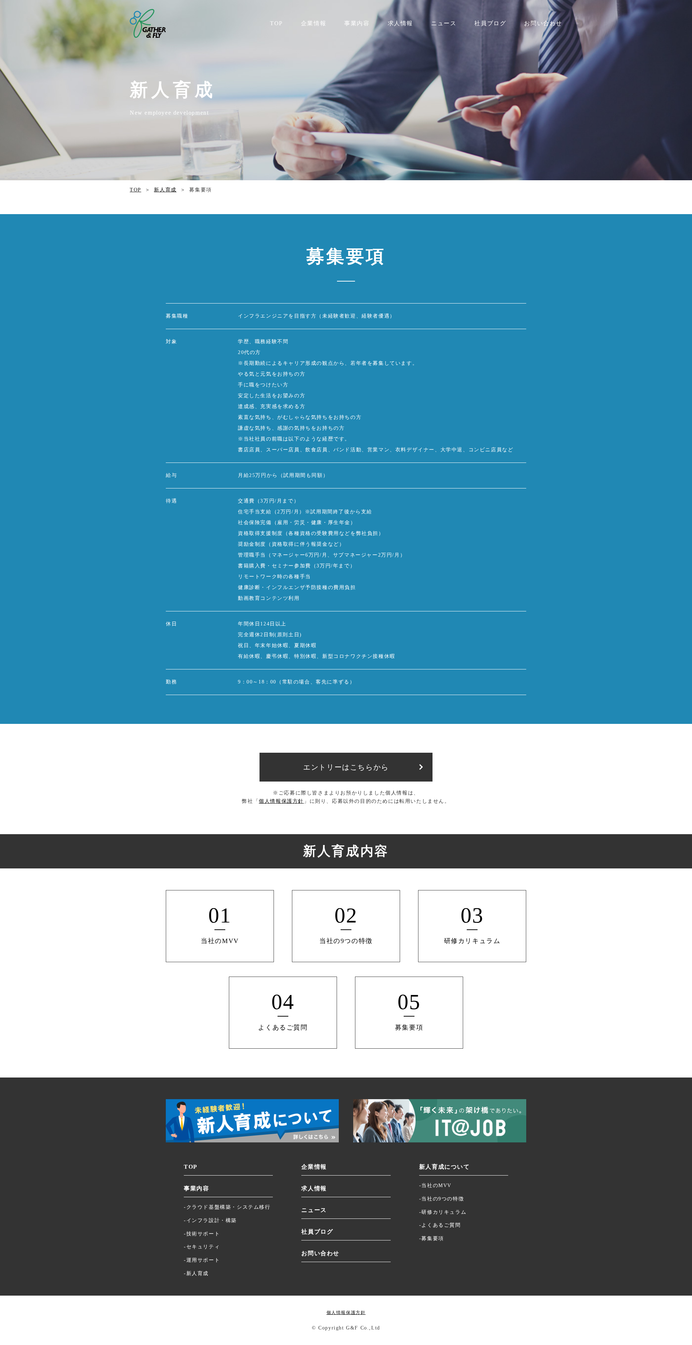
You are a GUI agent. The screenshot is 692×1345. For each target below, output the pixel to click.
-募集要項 (431, 1238)
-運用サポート (202, 1260)
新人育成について (444, 1167)
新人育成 (165, 190)
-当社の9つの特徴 (441, 1199)
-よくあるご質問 (440, 1225)
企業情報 (313, 23)
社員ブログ (490, 23)
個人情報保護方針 (281, 801)
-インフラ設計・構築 (210, 1220)
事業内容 (356, 23)
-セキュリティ (202, 1246)
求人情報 (400, 23)
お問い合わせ (543, 23)
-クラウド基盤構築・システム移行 (227, 1207)
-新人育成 (196, 1273)
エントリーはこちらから (346, 767)
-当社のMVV (435, 1185)
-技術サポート (202, 1233)
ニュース (443, 23)
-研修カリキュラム (442, 1212)
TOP (276, 23)
